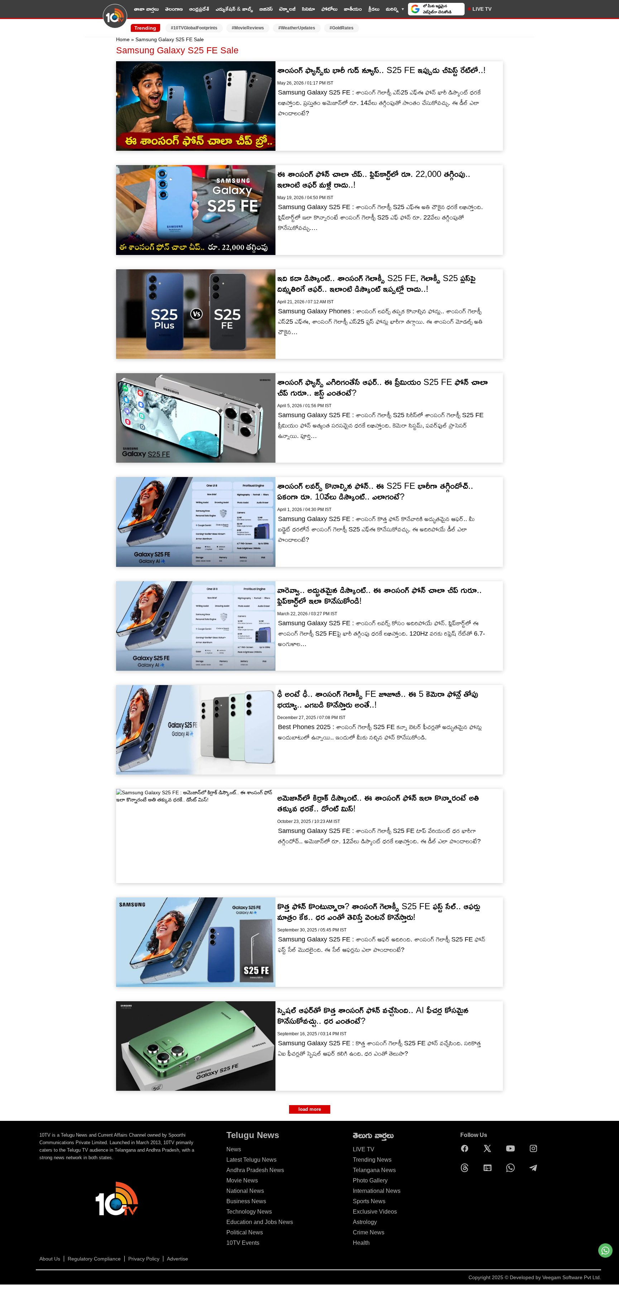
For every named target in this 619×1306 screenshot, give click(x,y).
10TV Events (242, 1243)
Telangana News (374, 1170)
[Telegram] (535, 1167)
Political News (244, 1232)
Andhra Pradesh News (255, 1170)
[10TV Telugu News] (115, 20)
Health (361, 1243)
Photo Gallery (370, 1180)
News (233, 1149)
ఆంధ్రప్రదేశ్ (199, 9)
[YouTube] (512, 1148)
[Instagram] (535, 1148)
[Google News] (489, 1167)
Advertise (177, 1259)
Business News (246, 1201)
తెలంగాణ (174, 9)
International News (376, 1191)
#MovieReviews (248, 27)
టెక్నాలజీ (287, 9)
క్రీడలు (373, 9)
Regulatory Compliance (94, 1259)
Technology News (249, 1212)
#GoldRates (342, 27)
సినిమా (308, 9)
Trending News (372, 1160)
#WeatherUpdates (296, 27)
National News (245, 1191)
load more (309, 1109)
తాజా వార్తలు (146, 9)
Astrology (365, 1222)
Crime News (368, 1232)
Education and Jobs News (259, 1222)
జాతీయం (353, 9)
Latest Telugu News (251, 1160)
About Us (49, 1259)
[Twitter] (489, 1148)
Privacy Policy (143, 1259)
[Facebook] (466, 1148)
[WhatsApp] (512, 1167)
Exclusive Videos (375, 1212)
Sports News (369, 1201)
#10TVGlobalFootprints (194, 27)
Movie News (242, 1180)
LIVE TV (481, 9)
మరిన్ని (392, 9)
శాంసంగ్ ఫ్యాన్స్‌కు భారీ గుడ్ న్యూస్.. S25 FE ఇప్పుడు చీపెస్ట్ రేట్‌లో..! (381, 70)
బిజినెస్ (266, 9)
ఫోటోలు (329, 9)
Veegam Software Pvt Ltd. (571, 1277)
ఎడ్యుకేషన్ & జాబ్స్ (234, 9)
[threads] (466, 1167)
